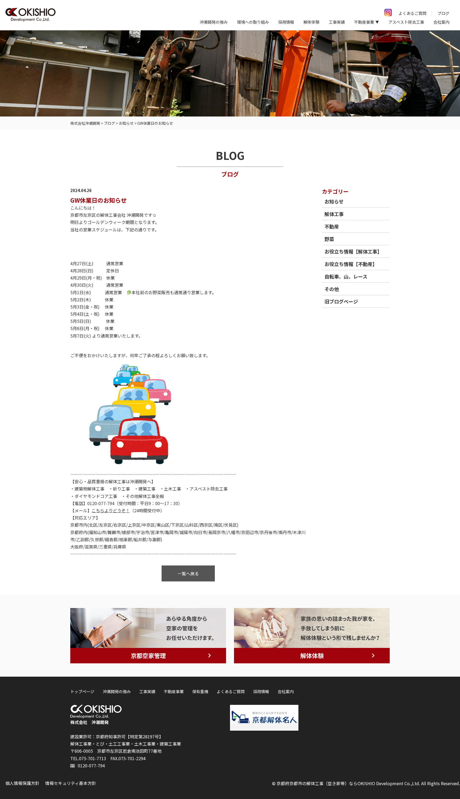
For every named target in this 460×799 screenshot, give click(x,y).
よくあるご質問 (412, 13)
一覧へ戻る (188, 573)
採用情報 (286, 22)
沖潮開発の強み (214, 22)
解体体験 (311, 22)
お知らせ (334, 201)
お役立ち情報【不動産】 (351, 263)
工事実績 (337, 22)
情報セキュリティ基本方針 (70, 783)
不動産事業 (174, 691)
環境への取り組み (253, 22)
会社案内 (441, 22)
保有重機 (200, 691)
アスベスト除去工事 (406, 22)
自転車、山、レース (346, 276)
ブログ (443, 13)
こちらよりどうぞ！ (111, 510)
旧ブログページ (341, 301)
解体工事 (334, 213)
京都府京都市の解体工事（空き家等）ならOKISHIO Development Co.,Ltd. (348, 783)
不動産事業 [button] (364, 22)
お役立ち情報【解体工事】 (353, 251)
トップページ (82, 691)
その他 (332, 288)
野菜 (329, 238)
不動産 (332, 226)
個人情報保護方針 (22, 783)
